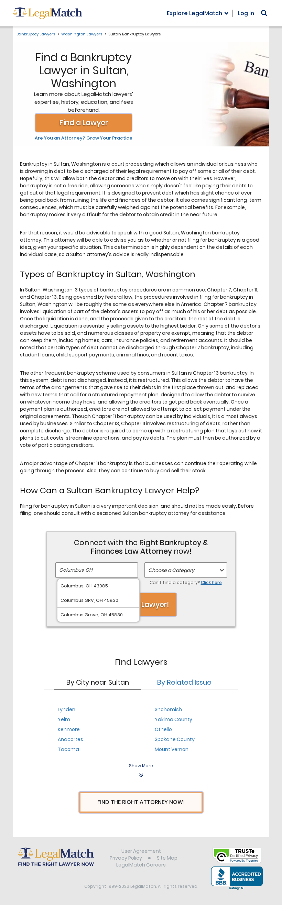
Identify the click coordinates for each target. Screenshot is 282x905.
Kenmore (69, 729)
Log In (246, 13)
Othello (163, 729)
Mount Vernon (171, 749)
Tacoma (68, 749)
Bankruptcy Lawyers (36, 34)
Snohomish (168, 709)
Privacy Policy (126, 857)
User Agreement (141, 851)
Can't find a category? (186, 582)
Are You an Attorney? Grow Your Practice (83, 138)
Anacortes (70, 739)
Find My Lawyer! (141, 604)
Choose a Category (171, 570)
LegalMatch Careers (141, 864)
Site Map (167, 857)
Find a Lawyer (83, 123)
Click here (211, 582)
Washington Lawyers (81, 34)
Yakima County (173, 719)
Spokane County (175, 739)
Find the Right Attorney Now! (141, 802)
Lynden (66, 709)
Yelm (64, 719)
